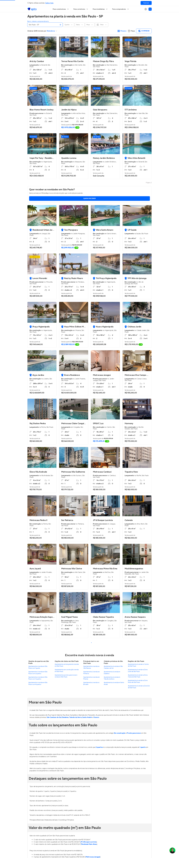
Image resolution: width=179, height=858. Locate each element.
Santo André (87, 856)
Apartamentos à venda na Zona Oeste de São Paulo (138, 814)
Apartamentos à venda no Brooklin (91, 822)
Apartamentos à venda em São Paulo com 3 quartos (37, 816)
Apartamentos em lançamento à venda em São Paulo (67, 804)
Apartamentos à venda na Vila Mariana (91, 806)
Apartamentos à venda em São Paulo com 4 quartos (37, 822)
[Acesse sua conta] (145, 9)
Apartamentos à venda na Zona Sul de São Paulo (139, 825)
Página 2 (149, 183)
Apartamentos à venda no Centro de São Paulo (138, 804)
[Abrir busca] (150, 9)
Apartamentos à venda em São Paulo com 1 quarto (37, 806)
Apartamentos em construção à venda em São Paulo (67, 809)
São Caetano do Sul (54, 856)
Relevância (51, 31)
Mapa (133, 31)
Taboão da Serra (75, 856)
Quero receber (89, 198)
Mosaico (123, 31)
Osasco (96, 856)
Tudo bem (146, 3)
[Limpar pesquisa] (60, 25)
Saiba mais (49, 3)
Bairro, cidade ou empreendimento (38, 21)
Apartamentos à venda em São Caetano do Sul (113, 806)
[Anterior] (61, 505)
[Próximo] (85, 505)
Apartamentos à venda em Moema (91, 816)
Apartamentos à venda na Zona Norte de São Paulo (138, 820)
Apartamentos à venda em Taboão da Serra (112, 816)
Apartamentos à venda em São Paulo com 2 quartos (37, 811)
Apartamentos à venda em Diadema (112, 811)
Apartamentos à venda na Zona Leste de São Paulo (138, 809)
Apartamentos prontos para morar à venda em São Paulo (66, 814)
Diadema (65, 856)
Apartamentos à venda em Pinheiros (91, 811)
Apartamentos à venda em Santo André (114, 822)
